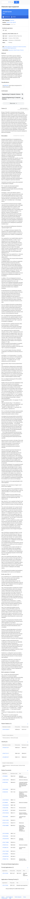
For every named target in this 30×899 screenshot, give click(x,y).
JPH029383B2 (5, 853)
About (3, 897)
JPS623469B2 (5, 789)
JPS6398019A (5, 757)
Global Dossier (16, 50)
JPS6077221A (5, 753)
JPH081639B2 (5, 807)
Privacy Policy (4, 898)
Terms (24, 897)
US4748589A (5, 802)
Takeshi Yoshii (9, 22)
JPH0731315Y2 (5, 822)
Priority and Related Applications (9, 48)
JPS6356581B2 (5, 805)
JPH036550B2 (5, 836)
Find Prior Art (7, 16)
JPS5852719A (5, 859)
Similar (14, 16)
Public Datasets (18, 897)
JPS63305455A (5, 838)
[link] (12, 86)
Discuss (22, 50)
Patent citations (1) (8, 46)
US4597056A (5, 782)
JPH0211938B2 (5, 842)
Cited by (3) (15, 46)
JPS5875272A (5, 844)
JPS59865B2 (5, 776)
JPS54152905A (5, 729)
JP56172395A (5, 873)
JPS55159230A (5, 812)
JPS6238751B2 (5, 856)
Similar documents (22, 46)
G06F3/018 (6, 85)
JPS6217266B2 (5, 851)
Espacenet (11, 50)
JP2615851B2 (5, 810)
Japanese (12, 20)
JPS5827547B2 (5, 779)
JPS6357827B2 (5, 799)
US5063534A (5, 791)
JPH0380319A (5, 847)
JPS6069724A (5, 747)
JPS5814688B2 (5, 825)
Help (10, 898)
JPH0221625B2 (5, 820)
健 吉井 (14, 22)
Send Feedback (9, 897)
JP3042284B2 (5, 816)
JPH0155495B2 (5, 833)
